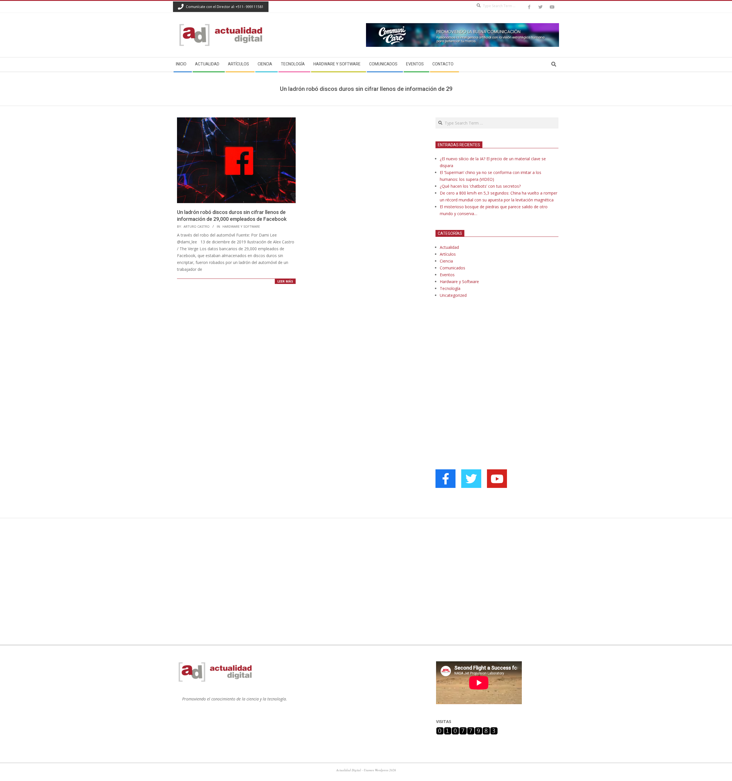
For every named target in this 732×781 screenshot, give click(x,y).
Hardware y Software (241, 226)
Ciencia (446, 261)
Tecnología (450, 288)
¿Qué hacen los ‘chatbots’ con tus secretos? (480, 186)
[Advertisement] (478, 361)
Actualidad (449, 247)
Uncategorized (453, 295)
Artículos (448, 254)
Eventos (447, 274)
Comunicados (452, 268)
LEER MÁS (285, 281)
